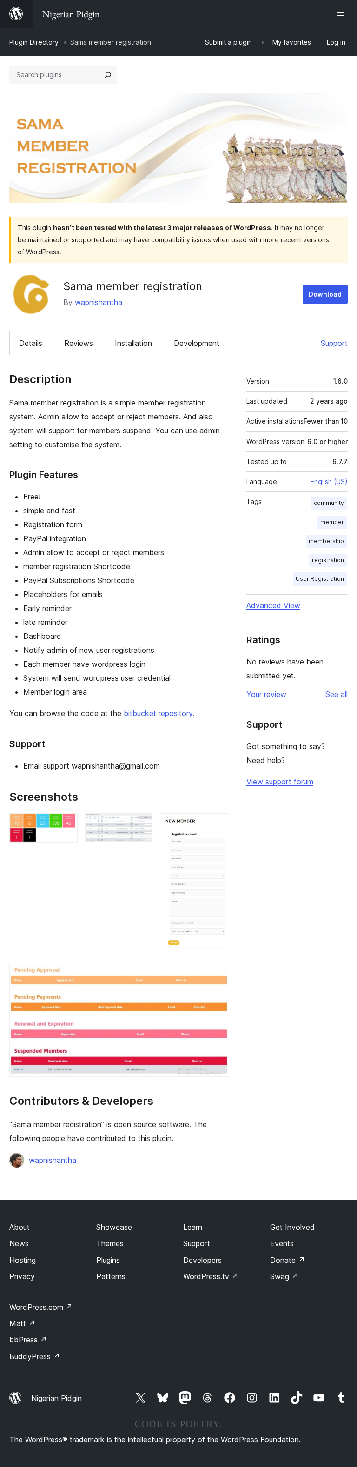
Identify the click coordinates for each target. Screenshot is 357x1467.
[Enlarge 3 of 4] (216, 825)
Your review (266, 694)
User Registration (320, 578)
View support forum (279, 781)
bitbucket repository (158, 713)
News (19, 1243)
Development (196, 343)
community (329, 502)
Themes (110, 1243)
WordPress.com (41, 1307)
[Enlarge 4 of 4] (216, 976)
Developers (202, 1260)
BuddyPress (34, 1356)
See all (336, 694)
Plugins (108, 1260)
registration (328, 560)
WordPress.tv (210, 1276)
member (332, 521)
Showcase (114, 1227)
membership (326, 541)
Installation (133, 343)
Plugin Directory (34, 42)
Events (282, 1243)
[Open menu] (342, 14)
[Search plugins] (108, 75)
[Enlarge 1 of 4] (65, 825)
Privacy (22, 1276)
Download (325, 294)
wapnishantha (98, 302)
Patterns (111, 1276)
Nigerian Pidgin (56, 1398)
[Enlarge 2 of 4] (140, 825)
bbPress (28, 1339)
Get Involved (292, 1227)
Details (30, 343)
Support (334, 343)
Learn (192, 1227)
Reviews (78, 343)
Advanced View (273, 605)
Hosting (22, 1260)
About (19, 1227)
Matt (22, 1323)
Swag (284, 1276)
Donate (287, 1260)
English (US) (329, 481)
